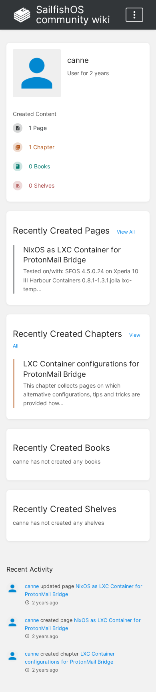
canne (32, 586)
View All (126, 232)
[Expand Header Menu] (134, 15)
